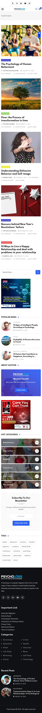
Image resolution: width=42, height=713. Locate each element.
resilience (27, 555)
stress (15, 560)
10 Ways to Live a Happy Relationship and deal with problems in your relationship (18, 249)
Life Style (16, 322)
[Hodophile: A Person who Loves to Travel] (6, 341)
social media (6, 560)
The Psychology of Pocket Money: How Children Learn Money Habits (25, 681)
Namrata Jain (8, 256)
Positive (24, 351)
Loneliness (15, 546)
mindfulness (6, 551)
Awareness (17, 676)
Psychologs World (9, 231)
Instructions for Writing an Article (12, 621)
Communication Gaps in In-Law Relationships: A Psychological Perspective (26, 694)
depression (13, 542)
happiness (5, 546)
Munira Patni (7, 177)
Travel (15, 337)
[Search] (36, 9)
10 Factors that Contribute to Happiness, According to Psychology (25, 356)
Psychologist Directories (9, 619)
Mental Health (26, 546)
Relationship (6, 555)
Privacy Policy (6, 624)
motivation (16, 551)
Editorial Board (6, 616)
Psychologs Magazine (11, 70)
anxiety (4, 542)
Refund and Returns (8, 627)
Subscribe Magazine (8, 613)
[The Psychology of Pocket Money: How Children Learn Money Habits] (6, 680)
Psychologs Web (8, 124)
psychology (26, 551)
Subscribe (21, 390)
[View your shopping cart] (40, 9)
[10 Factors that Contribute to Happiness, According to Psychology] (6, 355)
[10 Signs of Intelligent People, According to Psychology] (6, 326)
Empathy (32, 542)
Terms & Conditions (8, 630)
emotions (23, 542)
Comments (7, 73)
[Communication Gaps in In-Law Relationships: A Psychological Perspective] (6, 692)
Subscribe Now (21, 523)
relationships (17, 555)
